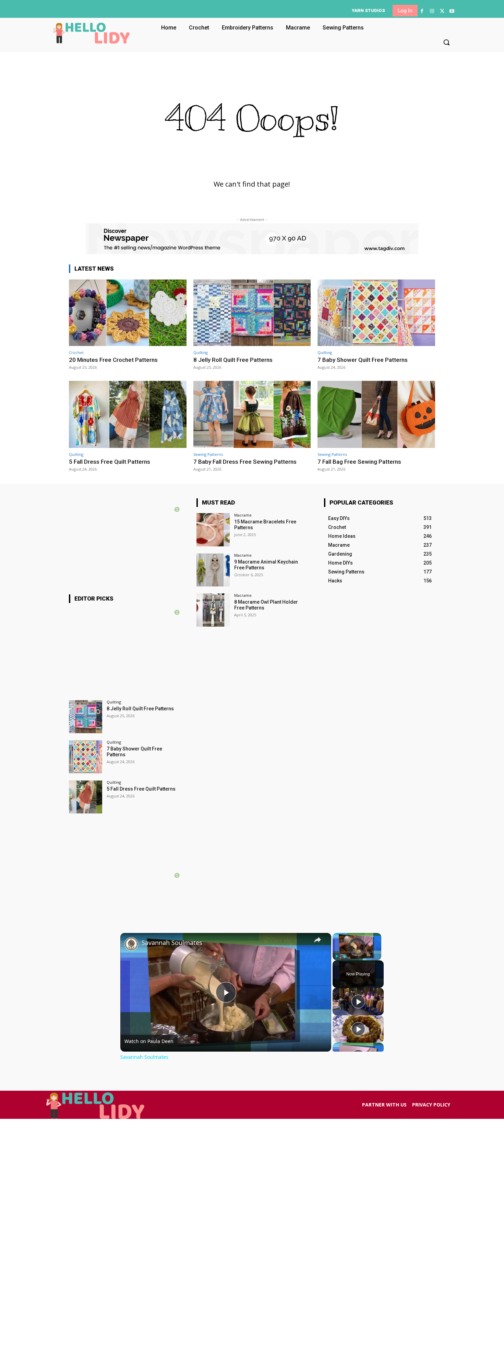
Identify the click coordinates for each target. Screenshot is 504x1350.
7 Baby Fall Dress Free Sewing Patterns (245, 461)
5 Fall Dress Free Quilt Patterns (109, 461)
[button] (446, 42)
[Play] (337, 956)
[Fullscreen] (377, 956)
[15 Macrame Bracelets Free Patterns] (213, 529)
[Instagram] (432, 11)
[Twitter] (442, 11)
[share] (317, 940)
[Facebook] (422, 11)
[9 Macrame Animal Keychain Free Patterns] (213, 570)
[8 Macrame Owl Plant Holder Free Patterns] (213, 610)
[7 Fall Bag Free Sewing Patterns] (376, 414)
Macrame (243, 515)
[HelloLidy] (91, 33)
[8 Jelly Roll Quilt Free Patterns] (252, 312)
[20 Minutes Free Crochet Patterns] (128, 312)
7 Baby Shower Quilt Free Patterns (362, 359)
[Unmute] (345, 956)
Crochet (76, 352)
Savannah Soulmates (172, 942)
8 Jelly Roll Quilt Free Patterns (233, 359)
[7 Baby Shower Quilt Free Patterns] (376, 312)
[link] (131, 944)
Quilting (200, 352)
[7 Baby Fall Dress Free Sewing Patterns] (252, 414)
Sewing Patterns (208, 454)
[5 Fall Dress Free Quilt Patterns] (128, 414)
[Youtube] (452, 11)
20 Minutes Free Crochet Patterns (113, 359)
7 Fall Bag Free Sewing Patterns (359, 461)
